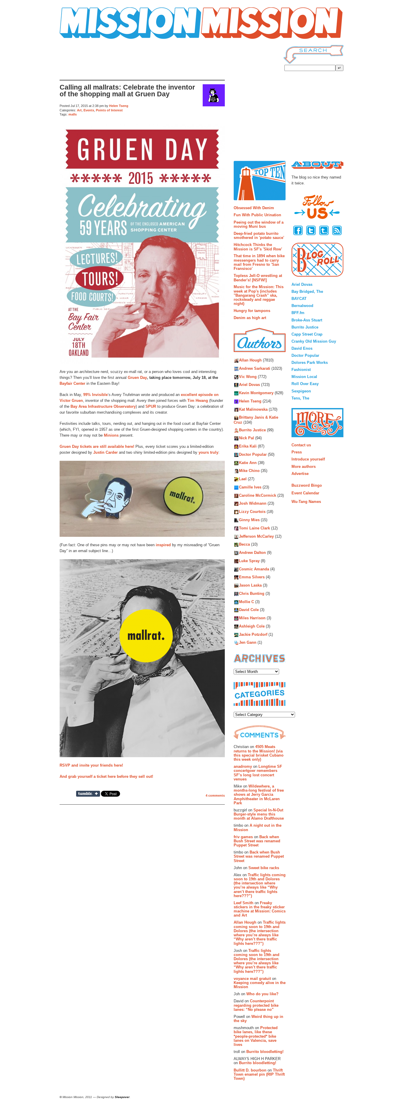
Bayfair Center (72, 383)
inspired (163, 545)
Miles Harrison (252, 618)
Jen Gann (247, 643)
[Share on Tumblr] (88, 794)
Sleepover (122, 1097)
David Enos (301, 348)
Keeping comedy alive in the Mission (260, 984)
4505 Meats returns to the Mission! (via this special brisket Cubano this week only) (259, 753)
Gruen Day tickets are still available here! (97, 446)
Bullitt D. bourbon (250, 1070)
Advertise (300, 473)
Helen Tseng (118, 106)
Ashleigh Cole (252, 626)
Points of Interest (109, 110)
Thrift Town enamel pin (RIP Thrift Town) (259, 1074)
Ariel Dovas (249, 385)
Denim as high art (250, 318)
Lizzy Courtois (252, 512)
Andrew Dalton (252, 552)
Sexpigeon (301, 391)
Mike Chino (249, 471)
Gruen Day (137, 377)
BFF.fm (297, 313)
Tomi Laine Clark (254, 528)
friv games (243, 837)
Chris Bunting (251, 593)
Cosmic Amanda (254, 569)
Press (296, 452)
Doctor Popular (253, 454)
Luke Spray (249, 561)
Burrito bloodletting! (265, 1051)
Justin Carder (105, 452)
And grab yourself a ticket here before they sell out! (106, 776)
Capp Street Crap (306, 334)
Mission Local (304, 376)
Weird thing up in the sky (258, 1018)
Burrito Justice (252, 430)
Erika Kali (248, 446)
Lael (243, 479)
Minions (111, 435)
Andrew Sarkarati (254, 368)
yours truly (208, 452)
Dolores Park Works (309, 362)
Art (79, 110)
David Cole (249, 610)
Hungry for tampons (252, 310)
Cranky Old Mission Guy (313, 341)
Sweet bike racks (263, 868)
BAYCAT (299, 298)
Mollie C (246, 602)
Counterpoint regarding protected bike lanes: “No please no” (256, 1005)
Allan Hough (250, 360)
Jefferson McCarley (256, 536)
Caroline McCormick (257, 495)
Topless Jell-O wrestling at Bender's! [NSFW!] (258, 277)
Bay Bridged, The (307, 291)
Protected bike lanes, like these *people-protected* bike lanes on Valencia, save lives (256, 1036)
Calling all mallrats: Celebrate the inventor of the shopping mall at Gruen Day (127, 91)
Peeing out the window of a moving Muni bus (259, 224)
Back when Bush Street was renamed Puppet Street (257, 841)
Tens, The (300, 398)
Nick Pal (246, 438)
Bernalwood (302, 305)
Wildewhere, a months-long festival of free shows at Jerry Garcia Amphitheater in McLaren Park (259, 794)
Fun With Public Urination (257, 215)
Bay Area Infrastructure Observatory (103, 406)
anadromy (243, 766)
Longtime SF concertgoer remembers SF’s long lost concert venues (258, 772)
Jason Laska (250, 585)
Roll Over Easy (305, 384)
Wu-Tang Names (306, 501)
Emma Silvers (252, 577)
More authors (303, 466)
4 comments (215, 795)
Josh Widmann (252, 503)
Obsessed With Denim (254, 208)
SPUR (150, 406)
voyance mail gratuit (252, 978)
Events (88, 110)
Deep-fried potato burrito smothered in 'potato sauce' (259, 235)
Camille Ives (250, 487)
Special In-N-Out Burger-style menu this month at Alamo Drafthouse (259, 814)
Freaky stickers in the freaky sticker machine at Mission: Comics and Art (260, 909)
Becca (244, 544)
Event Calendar (305, 493)
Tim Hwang (197, 400)
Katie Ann (248, 462)
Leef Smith (243, 903)
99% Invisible (95, 394)
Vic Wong (248, 376)
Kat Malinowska (253, 409)
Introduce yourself (308, 459)
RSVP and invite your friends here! (91, 765)
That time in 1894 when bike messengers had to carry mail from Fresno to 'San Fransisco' (259, 262)
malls (72, 114)
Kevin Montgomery (256, 393)
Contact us (301, 445)
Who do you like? (262, 994)
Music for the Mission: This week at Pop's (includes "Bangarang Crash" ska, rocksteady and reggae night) (259, 295)
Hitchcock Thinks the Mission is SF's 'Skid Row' (258, 246)
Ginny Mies (249, 520)
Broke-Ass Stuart (306, 320)
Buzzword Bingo (306, 485)
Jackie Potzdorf (253, 634)
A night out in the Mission (257, 827)
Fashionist (301, 369)
